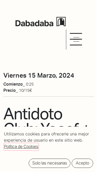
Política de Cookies (21, 146)
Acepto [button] (82, 163)
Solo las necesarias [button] (49, 163)
